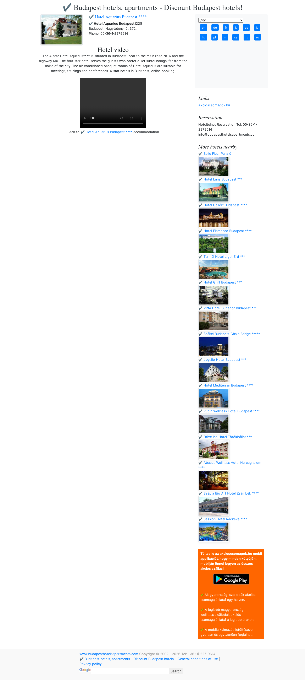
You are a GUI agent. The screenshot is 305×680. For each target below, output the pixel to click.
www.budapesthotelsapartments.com (109, 654)
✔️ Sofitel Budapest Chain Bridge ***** (229, 334)
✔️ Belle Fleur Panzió (214, 153)
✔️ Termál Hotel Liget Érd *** (221, 256)
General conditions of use (198, 659)
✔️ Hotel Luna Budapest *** (220, 179)
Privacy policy (90, 664)
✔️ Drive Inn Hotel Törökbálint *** (225, 437)
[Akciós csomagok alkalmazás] (231, 579)
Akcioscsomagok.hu (214, 105)
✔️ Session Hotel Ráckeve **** (222, 519)
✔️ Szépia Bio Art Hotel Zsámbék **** (228, 493)
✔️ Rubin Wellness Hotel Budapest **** (229, 411)
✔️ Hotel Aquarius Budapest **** (118, 17)
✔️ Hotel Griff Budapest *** (220, 282)
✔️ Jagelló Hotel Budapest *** (222, 359)
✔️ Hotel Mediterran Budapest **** (226, 385)
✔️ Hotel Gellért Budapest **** (222, 205)
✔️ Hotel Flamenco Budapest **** (225, 231)
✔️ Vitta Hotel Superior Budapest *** (227, 308)
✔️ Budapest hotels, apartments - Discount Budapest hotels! (152, 7)
